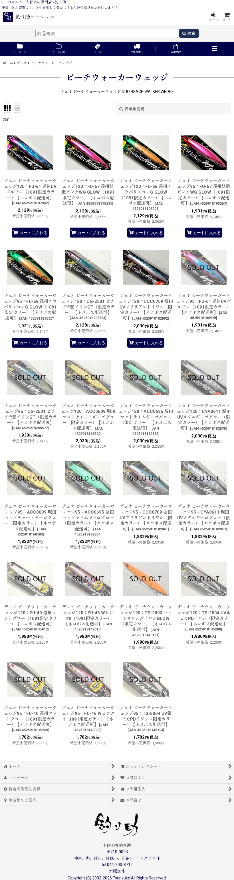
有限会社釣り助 (117, 845)
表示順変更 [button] (134, 109)
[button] (214, 49)
